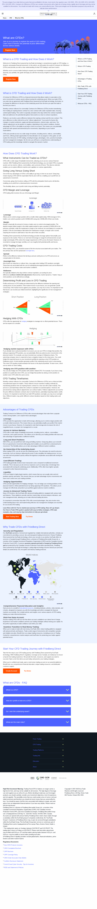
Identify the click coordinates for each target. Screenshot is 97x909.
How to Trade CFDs (12, 510)
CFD (10, 18)
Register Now (10, 50)
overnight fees (30, 250)
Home (4, 18)
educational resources (26, 608)
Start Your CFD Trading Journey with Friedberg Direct (85, 96)
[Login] (94, 13)
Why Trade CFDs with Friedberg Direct (84, 87)
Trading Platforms (38, 750)
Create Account (11, 671)
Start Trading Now (12, 516)
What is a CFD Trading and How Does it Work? (85, 60)
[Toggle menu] (3, 13)
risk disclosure (10, 805)
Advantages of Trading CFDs (85, 80)
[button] (37, 690)
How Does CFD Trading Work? (85, 73)
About (34, 767)
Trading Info (36, 755)
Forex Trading (37, 739)
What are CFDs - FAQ (84, 103)
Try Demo (29, 516)
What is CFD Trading (84, 66)
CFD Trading (37, 744)
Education (36, 761)
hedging (24, 321)
